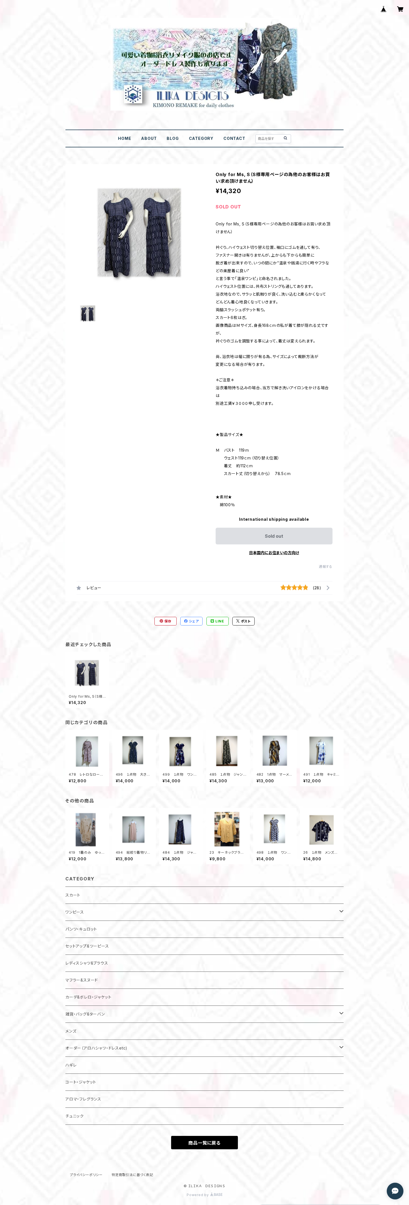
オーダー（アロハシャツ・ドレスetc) (96, 1048)
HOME (124, 138)
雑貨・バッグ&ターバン (85, 1014)
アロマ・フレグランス (83, 1099)
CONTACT (234, 138)
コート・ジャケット (80, 1082)
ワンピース (74, 912)
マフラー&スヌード (81, 980)
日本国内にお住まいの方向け (274, 552)
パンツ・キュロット (81, 929)
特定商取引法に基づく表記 (132, 1175)
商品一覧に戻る (204, 1143)
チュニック (74, 1116)
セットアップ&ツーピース (87, 946)
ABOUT (149, 138)
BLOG (173, 138)
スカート (72, 895)
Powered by (198, 1195)
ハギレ (71, 1065)
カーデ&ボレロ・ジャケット (88, 997)
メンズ (70, 1031)
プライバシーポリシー (86, 1175)
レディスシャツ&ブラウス (86, 963)
